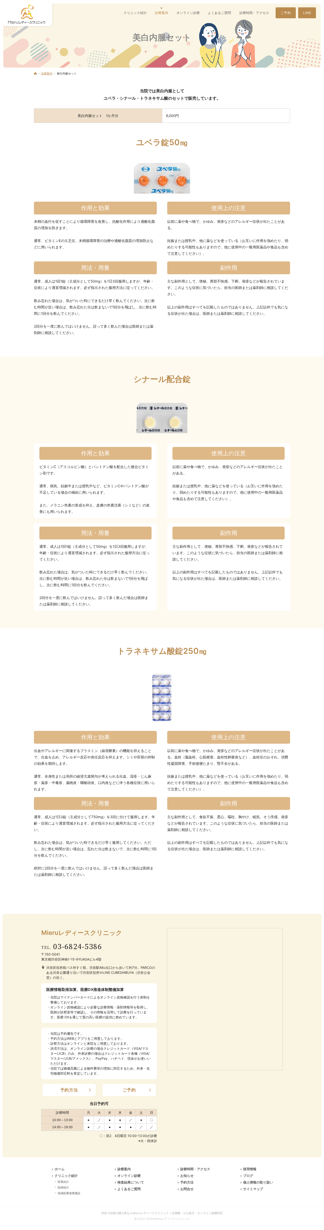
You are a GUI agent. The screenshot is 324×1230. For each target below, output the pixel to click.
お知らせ (187, 1176)
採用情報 (249, 1169)
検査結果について (130, 1182)
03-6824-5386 (77, 947)
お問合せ (187, 1189)
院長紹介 (63, 1182)
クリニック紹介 (66, 1176)
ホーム (60, 1169)
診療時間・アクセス (195, 1169)
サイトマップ (253, 1189)
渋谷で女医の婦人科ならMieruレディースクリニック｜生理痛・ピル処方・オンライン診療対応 (162, 1213)
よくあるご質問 (129, 1189)
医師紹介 (63, 1187)
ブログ (248, 1176)
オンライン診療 (129, 1176)
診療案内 (124, 1169)
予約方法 (69, 1089)
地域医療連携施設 (69, 1193)
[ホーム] (35, 73)
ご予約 (129, 1089)
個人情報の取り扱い (258, 1182)
